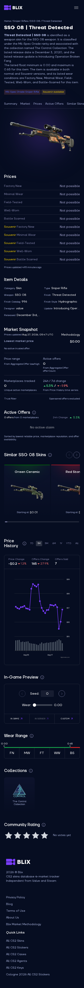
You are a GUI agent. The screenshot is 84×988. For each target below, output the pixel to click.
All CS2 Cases (16, 954)
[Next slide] (76, 455)
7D (31, 543)
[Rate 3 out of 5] (26, 835)
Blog (9, 904)
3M (46, 543)
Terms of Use (15, 911)
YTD (68, 543)
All (76, 543)
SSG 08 (35, 21)
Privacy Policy (15, 897)
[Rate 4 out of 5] (35, 835)
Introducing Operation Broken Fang (67, 308)
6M (54, 543)
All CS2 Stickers (17, 947)
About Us (12, 917)
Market (25, 104)
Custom (65, 718)
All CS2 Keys (15, 968)
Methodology (70, 335)
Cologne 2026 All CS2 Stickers (28, 974)
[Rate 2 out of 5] (17, 835)
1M (39, 543)
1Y (61, 543)
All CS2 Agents (16, 961)
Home (7, 21)
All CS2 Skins (15, 941)
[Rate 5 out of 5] (44, 835)
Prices (37, 104)
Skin (19, 288)
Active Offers (54, 104)
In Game (14, 718)
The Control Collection (51, 48)
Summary (10, 104)
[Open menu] (76, 7)
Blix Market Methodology (23, 924)
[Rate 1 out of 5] (8, 835)
